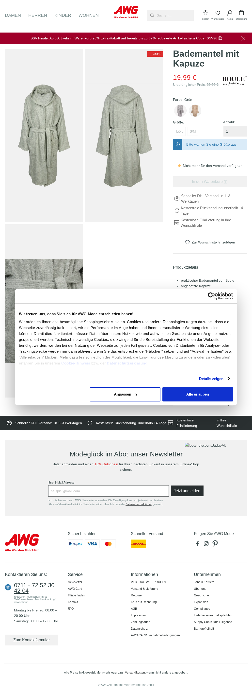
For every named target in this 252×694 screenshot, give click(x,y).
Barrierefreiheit (204, 628)
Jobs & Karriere (204, 582)
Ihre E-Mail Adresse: (61, 482)
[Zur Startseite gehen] (126, 12)
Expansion (201, 602)
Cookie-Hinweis (75, 363)
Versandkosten (135, 672)
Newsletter (75, 582)
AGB (134, 608)
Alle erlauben (197, 394)
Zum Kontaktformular (31, 640)
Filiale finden (76, 595)
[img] (155, 54)
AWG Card (75, 588)
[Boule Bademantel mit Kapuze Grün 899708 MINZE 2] (124, 135)
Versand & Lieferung (144, 588)
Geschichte (201, 595)
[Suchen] (151, 15)
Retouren (137, 595)
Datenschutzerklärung (127, 363)
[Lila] (180, 110)
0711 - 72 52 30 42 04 (34, 588)
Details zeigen (211, 379)
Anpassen (122, 394)
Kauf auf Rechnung (144, 602)
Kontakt (73, 602)
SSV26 (212, 38)
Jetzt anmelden (187, 491)
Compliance (202, 608)
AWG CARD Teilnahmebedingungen (155, 635)
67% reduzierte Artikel (166, 38)
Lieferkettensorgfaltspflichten (213, 615)
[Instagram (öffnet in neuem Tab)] (207, 545)
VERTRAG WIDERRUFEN (148, 582)
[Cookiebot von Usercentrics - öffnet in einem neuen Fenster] (211, 296)
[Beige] (195, 110)
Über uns (200, 588)
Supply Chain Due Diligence (213, 622)
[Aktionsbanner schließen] (243, 38)
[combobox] (175, 15)
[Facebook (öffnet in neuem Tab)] (198, 545)
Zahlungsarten (140, 622)
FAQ (71, 608)
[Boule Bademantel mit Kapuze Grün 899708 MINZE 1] (44, 135)
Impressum (138, 615)
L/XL (179, 131)
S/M (193, 131)
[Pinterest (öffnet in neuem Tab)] (216, 545)
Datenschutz (139, 628)
